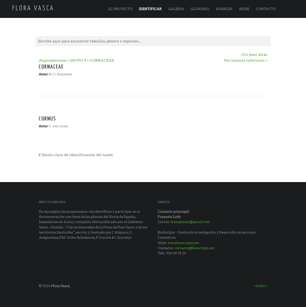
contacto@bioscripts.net (194, 248)
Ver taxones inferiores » (245, 60)
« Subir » (260, 286)
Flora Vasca (60, 286)
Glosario (200, 9)
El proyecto (120, 9)
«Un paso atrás (254, 54)
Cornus (47, 119)
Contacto (266, 9)
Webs (244, 9)
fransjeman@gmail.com (190, 222)
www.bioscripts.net (183, 243)
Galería (176, 9)
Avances (224, 9)
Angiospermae (52, 60)
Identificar (150, 9)
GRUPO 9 (77, 60)
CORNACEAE (102, 60)
